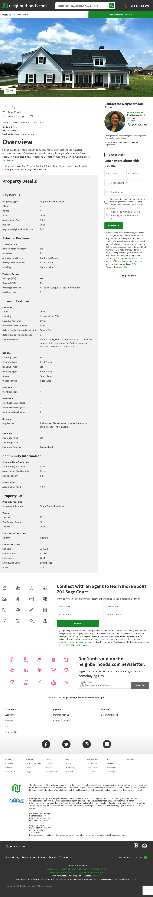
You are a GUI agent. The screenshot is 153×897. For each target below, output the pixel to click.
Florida (28, 767)
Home (52, 697)
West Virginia (112, 772)
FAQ (7, 726)
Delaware (29, 759)
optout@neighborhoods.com (129, 258)
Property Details (20, 14)
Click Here (96, 875)
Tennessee (91, 772)
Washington (111, 767)
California (9, 763)
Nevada (69, 763)
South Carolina (92, 767)
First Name (112, 173)
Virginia (110, 763)
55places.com (66, 857)
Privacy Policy (64, 644)
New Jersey (70, 767)
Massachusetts (52, 772)
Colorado (8, 767)
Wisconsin (131, 759)
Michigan (70, 759)
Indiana (49, 763)
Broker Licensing (61, 720)
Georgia (29, 772)
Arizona (8, 759)
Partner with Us (61, 714)
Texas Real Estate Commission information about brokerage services (76, 868)
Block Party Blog (109, 714)
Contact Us (11, 732)
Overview (6, 14)
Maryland (49, 767)
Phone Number (119, 183)
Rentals (53, 857)
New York (69, 772)
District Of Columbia (33, 763)
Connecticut (10, 772)
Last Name (133, 173)
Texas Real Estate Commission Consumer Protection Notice (76, 872)
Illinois (48, 759)
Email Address (118, 192)
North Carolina (92, 759)
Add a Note (111, 208)
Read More (8, 160)
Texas (109, 759)
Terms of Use (121, 267)
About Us (10, 714)
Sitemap (42, 857)
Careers (9, 720)
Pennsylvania (92, 763)
